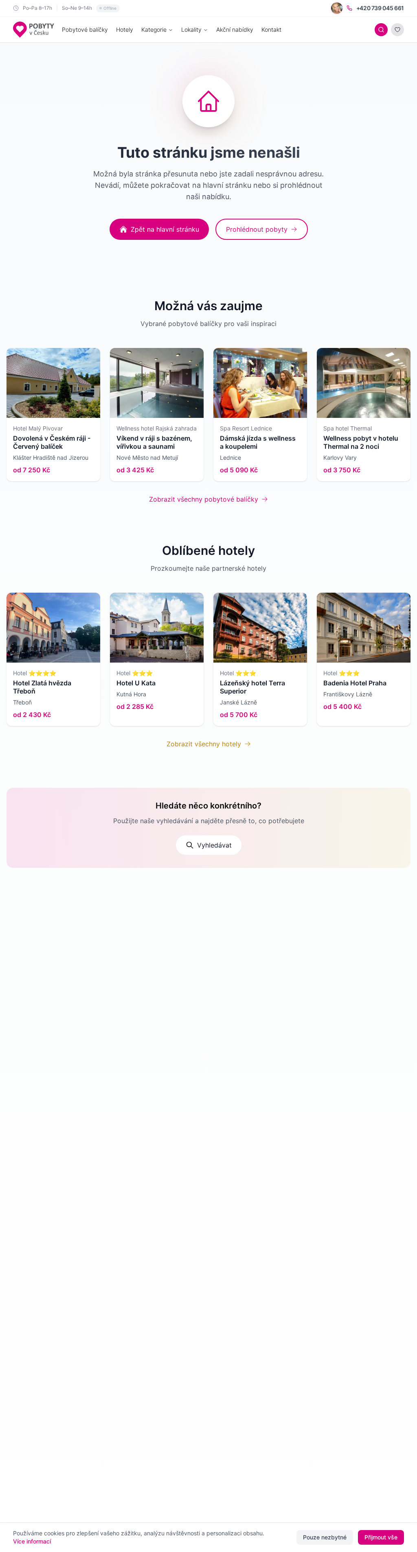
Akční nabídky (234, 29)
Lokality (191, 29)
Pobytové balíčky (85, 29)
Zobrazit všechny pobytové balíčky (203, 499)
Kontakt (271, 29)
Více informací (32, 1541)
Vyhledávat (214, 845)
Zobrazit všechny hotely (204, 744)
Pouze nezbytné (325, 1537)
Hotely (124, 29)
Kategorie (154, 29)
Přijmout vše (380, 1537)
